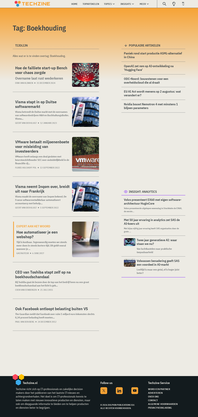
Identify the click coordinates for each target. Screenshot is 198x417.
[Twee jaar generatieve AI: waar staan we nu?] (130, 246)
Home (74, 3)
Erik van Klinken (24, 83)
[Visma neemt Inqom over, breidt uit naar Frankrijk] (85, 197)
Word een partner (159, 389)
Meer (143, 3)
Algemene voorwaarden (163, 404)
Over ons (153, 396)
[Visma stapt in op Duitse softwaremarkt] (85, 112)
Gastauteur (22, 253)
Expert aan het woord (33, 226)
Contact (153, 400)
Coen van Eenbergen (26, 289)
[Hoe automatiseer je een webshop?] (85, 239)
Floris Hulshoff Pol (26, 167)
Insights (126, 3)
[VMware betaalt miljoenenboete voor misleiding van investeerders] (85, 154)
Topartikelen (91, 3)
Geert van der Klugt (26, 123)
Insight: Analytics (143, 192)
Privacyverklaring (160, 407)
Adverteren (155, 392)
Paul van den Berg (24, 321)
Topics (108, 3)
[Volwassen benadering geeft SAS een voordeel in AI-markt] (130, 267)
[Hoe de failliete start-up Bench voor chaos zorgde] (85, 75)
